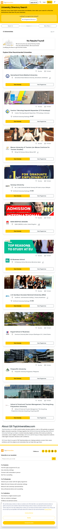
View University (17, 84)
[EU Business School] (8, 260)
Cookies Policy (48, 509)
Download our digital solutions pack (11, 496)
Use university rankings (7, 470)
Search (10, 26)
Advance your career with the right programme (14, 481)
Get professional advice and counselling (12, 489)
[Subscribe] (54, 458)
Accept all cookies (29, 522)
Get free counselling (6, 475)
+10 (39, 224)
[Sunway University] (8, 186)
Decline (29, 517)
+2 (50, 78)
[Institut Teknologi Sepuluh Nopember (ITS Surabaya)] (8, 111)
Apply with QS (34, 2)
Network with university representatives (12, 486)
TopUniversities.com (7, 429)
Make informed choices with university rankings (14, 484)
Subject (28, 26)
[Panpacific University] (8, 370)
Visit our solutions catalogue (8, 498)
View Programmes (41, 84)
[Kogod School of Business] (8, 332)
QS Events (27, 435)
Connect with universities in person (10, 472)
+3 (43, 262)
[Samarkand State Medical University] (8, 76)
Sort (52, 31)
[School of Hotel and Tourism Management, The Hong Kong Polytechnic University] (8, 405)
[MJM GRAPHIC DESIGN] (8, 222)
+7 (47, 297)
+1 (37, 152)
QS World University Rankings (37, 431)
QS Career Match (6, 440)
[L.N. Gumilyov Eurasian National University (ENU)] (8, 296)
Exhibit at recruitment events (9, 500)
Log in (44, 2)
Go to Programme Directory (28, 19)
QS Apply (35, 435)
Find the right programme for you (10, 467)
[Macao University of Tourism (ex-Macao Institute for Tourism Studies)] (8, 148)
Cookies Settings (29, 513)
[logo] (7, 2)
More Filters (47, 26)
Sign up (49, 2)
